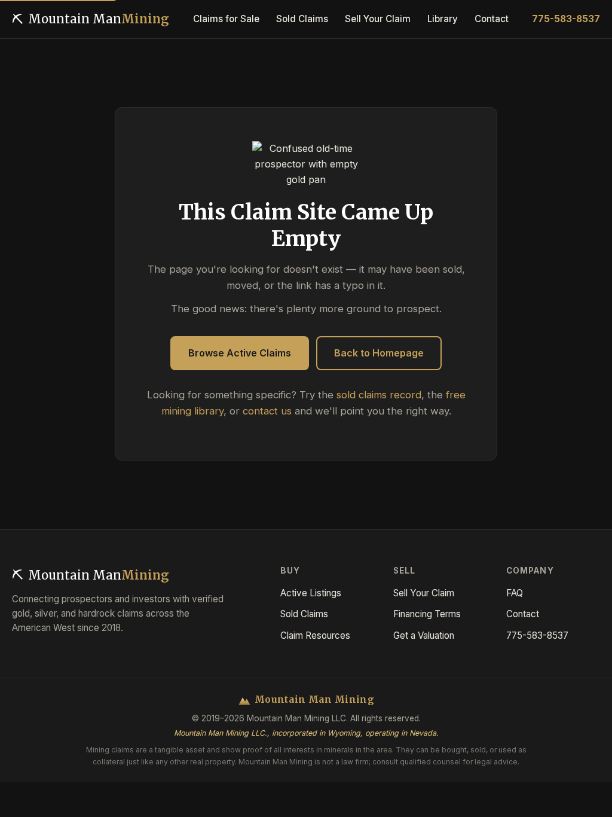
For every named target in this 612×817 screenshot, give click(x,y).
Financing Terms (427, 614)
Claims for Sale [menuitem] (226, 19)
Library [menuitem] (442, 19)
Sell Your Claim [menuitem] (378, 19)
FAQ (514, 593)
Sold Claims (304, 614)
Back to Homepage (379, 353)
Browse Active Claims (239, 353)
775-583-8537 (566, 19)
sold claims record (378, 395)
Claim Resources (315, 635)
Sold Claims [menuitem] (302, 19)
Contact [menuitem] (492, 19)
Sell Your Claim (423, 593)
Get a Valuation (423, 635)
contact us (267, 411)
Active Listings (310, 593)
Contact (522, 614)
